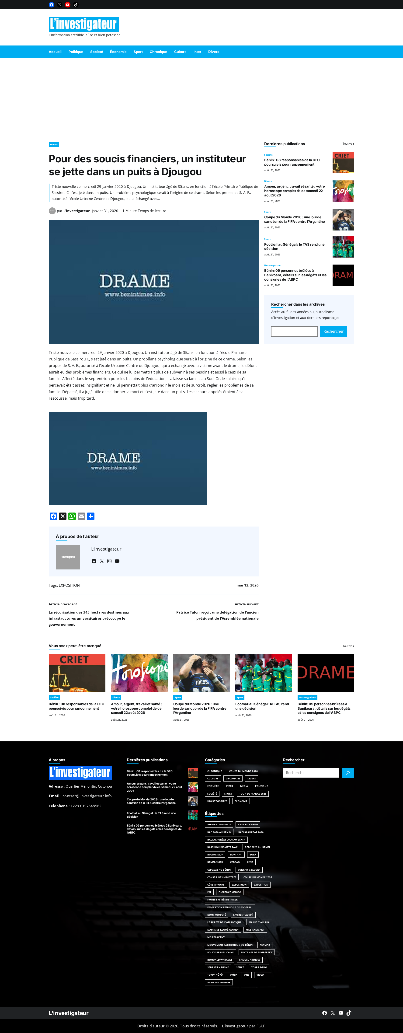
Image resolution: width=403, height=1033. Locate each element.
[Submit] (348, 773)
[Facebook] (51, 4)
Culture (213, 778)
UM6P (233, 974)
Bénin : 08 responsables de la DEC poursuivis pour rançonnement (292, 162)
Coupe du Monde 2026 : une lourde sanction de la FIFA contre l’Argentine (294, 219)
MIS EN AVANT (216, 937)
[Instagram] (109, 561)
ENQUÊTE (213, 786)
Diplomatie (233, 778)
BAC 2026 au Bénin (219, 832)
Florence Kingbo (230, 892)
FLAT (261, 1026)
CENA (250, 862)
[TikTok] (76, 4)
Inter (229, 786)
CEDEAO (235, 862)
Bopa (253, 854)
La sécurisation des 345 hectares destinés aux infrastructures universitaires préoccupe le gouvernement (89, 618)
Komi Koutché (216, 914)
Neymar (265, 944)
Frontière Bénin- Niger (222, 899)
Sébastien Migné (218, 967)
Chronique (214, 771)
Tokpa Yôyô (215, 974)
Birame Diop (215, 854)
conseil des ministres (221, 877)
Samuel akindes (249, 959)
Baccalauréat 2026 (251, 832)
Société (268, 154)
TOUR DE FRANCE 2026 (252, 793)
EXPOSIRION (239, 884)
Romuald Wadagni (219, 959)
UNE (246, 974)
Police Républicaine (220, 952)
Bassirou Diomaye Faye (222, 847)
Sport (267, 211)
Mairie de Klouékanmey (223, 929)
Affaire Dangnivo (219, 824)
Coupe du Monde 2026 (243, 771)
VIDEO (260, 974)
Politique (261, 786)
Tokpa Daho (259, 967)
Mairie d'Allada (259, 922)
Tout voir (348, 144)
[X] (60, 4)
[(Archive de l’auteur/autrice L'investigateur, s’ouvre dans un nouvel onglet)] (52, 213)
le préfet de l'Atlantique (224, 922)
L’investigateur (76, 210)
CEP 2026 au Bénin (219, 869)
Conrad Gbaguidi (249, 869)
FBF (209, 892)
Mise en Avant (255, 929)
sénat (240, 967)
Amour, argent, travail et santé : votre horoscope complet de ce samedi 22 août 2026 (294, 190)
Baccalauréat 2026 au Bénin (226, 839)
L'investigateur (69, 1013)
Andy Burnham (248, 824)
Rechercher (333, 331)
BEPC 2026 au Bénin (257, 847)
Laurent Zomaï (243, 914)
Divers (54, 144)
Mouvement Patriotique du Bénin (230, 944)
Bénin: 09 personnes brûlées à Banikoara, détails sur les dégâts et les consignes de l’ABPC (295, 275)
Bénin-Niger (215, 862)
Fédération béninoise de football (230, 907)
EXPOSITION (69, 585)
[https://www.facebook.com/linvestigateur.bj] (324, 1013)
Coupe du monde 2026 (257, 877)
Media (244, 786)
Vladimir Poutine (218, 982)
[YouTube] (67, 4)
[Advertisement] (201, 98)
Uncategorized (272, 265)
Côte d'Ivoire (216, 884)
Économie (241, 801)
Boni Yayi (236, 854)
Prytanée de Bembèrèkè (256, 952)
